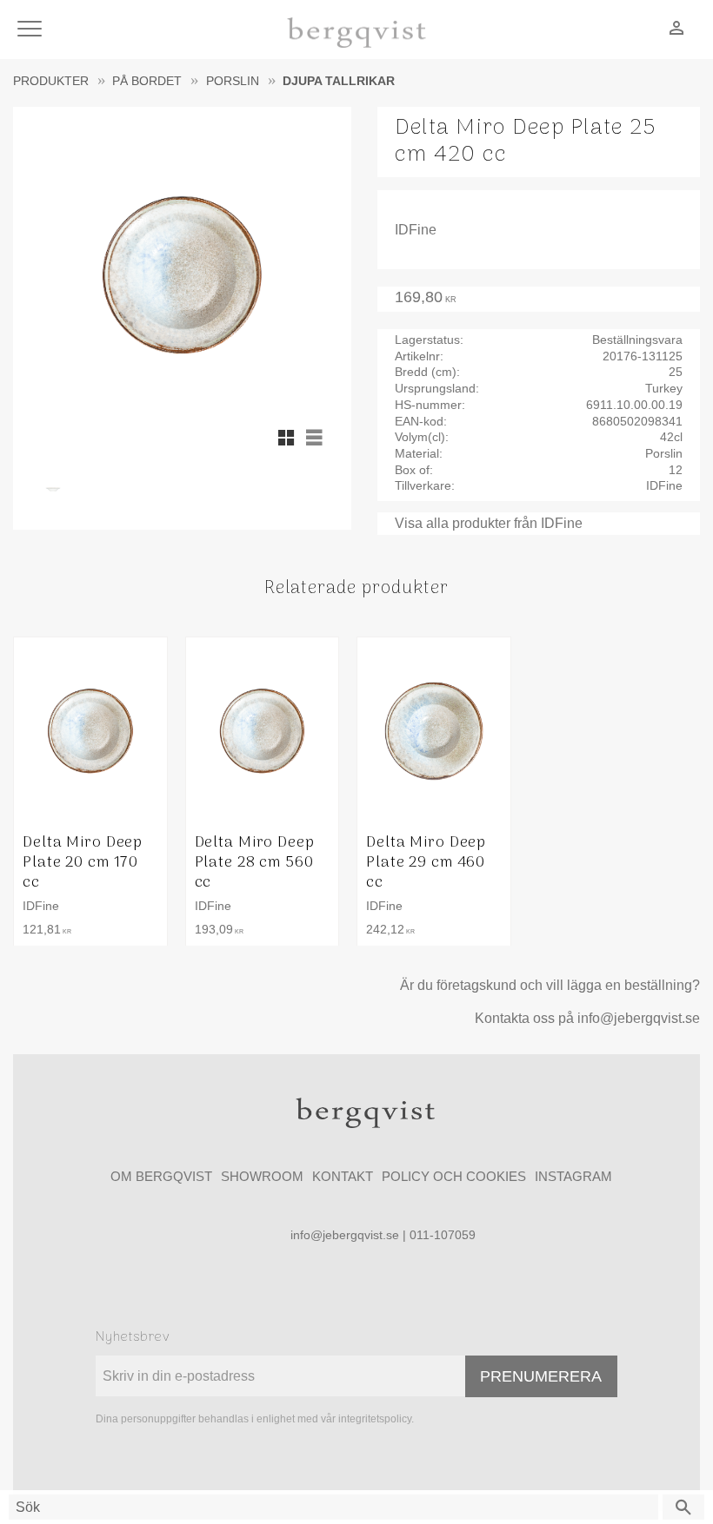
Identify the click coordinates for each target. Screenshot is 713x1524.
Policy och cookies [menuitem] (454, 1176)
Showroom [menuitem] (262, 1176)
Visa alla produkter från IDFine (489, 523)
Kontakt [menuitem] (342, 1176)
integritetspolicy (374, 1419)
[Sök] (683, 1507)
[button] (32, 30)
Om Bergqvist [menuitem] (161, 1176)
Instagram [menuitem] (573, 1176)
